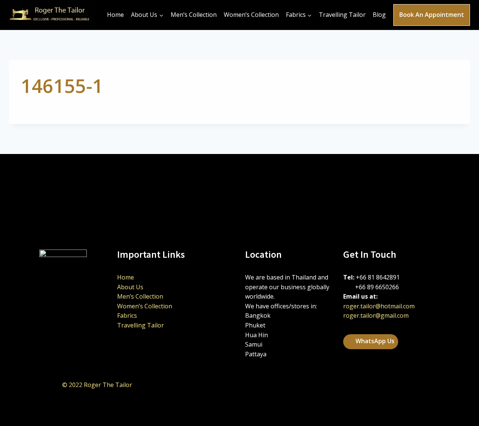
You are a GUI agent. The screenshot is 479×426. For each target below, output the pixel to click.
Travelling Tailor (342, 14)
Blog (379, 14)
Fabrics (127, 315)
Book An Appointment (431, 14)
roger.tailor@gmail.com (376, 315)
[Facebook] (391, 385)
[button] (370, 341)
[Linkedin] (372, 385)
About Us (130, 287)
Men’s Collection (194, 14)
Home (115, 14)
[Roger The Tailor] (52, 15)
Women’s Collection (251, 14)
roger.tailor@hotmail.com (379, 306)
